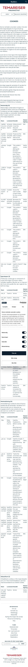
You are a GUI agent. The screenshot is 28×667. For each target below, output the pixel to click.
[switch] (24, 337)
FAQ (14, 621)
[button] (26, 1)
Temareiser (14, 629)
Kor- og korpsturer (14, 631)
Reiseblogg (14, 612)
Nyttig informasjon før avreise (14, 616)
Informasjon (14, 606)
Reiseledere (14, 637)
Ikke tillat (14, 363)
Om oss (14, 608)
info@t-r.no (11, 660)
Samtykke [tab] (5, 306)
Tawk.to (9, 293)
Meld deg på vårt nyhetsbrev (14, 641)
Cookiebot (18, 102)
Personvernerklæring (14, 619)
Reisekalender (14, 627)
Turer (14, 625)
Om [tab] (23, 306)
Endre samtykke (5, 96)
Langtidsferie (14, 635)
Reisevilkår (14, 614)
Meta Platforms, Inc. (9, 422)
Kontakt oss (14, 610)
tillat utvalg (14, 358)
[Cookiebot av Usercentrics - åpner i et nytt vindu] (20, 303)
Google (9, 145)
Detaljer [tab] (14, 306)
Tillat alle (14, 353)
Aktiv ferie (14, 633)
